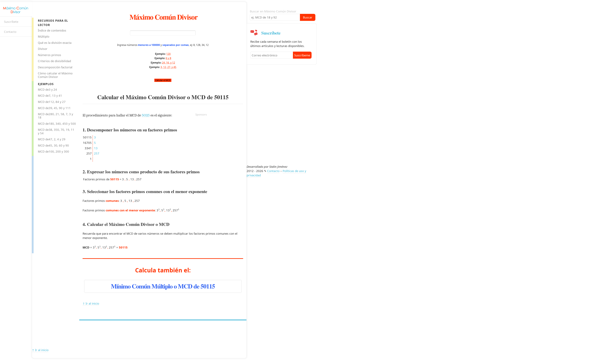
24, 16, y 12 (168, 62)
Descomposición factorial (55, 67)
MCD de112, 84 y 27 (52, 102)
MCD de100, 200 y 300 (53, 151)
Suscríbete (11, 22)
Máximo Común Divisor (163, 17)
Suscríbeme (302, 55)
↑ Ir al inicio (91, 303)
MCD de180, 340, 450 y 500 (57, 124)
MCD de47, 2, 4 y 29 (51, 139)
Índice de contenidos (52, 30)
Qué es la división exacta (54, 43)
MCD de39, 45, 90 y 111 (54, 108)
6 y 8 (168, 58)
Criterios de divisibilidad (54, 61)
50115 (221, 97)
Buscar (307, 17)
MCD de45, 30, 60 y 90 (53, 145)
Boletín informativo (5, 42)
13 (96, 148)
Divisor (42, 49)
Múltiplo (43, 36)
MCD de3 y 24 (47, 89)
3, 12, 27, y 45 (168, 67)
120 (168, 54)
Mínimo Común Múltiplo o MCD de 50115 (163, 286)
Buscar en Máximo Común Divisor (273, 11)
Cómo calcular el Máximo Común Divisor (55, 75)
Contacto (10, 32)
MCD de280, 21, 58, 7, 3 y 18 (55, 115)
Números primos (49, 55)
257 (96, 153)
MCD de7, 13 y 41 (50, 95)
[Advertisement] (46, 204)
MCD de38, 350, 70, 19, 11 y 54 (56, 131)
